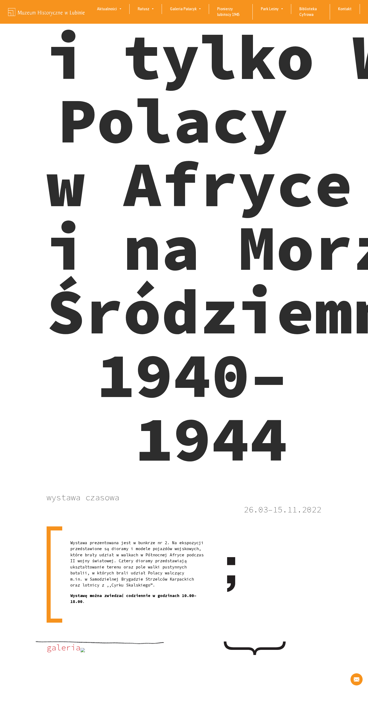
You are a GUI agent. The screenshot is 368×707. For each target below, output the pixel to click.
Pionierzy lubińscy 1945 (228, 12)
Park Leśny (270, 9)
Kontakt (345, 9)
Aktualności (107, 9)
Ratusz (143, 9)
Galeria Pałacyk (183, 9)
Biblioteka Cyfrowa (308, 12)
